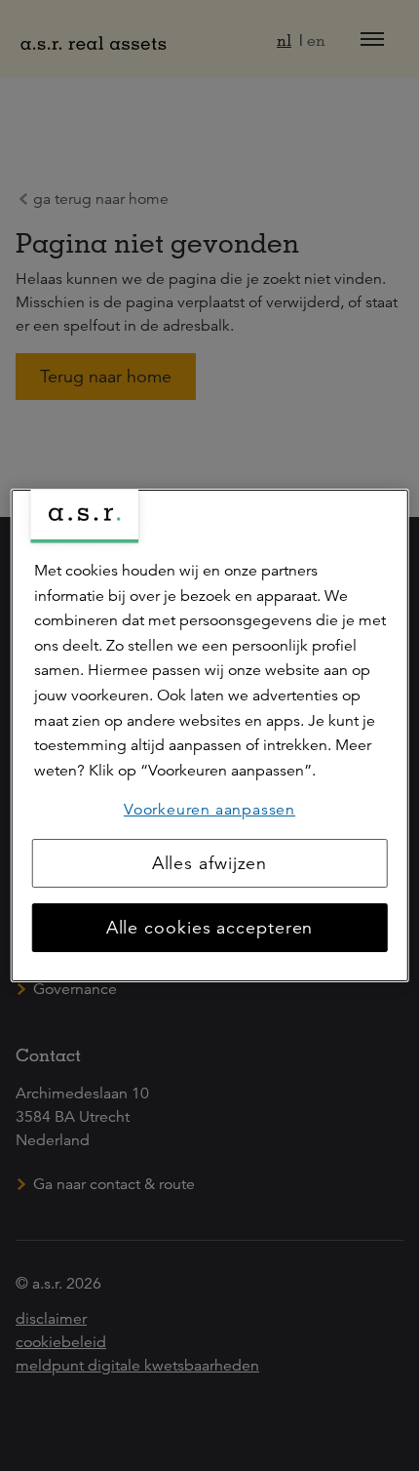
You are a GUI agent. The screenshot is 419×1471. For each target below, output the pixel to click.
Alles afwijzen (210, 863)
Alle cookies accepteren (210, 927)
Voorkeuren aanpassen (209, 809)
